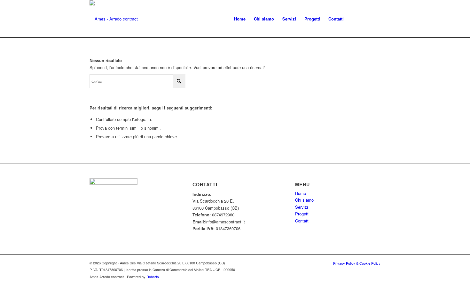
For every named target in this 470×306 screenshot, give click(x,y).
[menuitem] (240, 18)
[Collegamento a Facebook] (366, 18)
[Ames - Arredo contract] (114, 18)
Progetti (302, 214)
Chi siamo (304, 200)
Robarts (152, 276)
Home (300, 193)
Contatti (302, 221)
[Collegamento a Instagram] (375, 18)
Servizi (301, 207)
